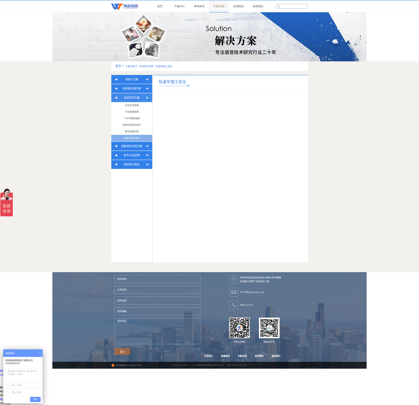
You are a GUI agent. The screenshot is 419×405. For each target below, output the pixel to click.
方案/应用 (130, 66)
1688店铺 (5, 374)
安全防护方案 (146, 66)
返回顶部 (5, 403)
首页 (160, 6)
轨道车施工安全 (164, 66)
